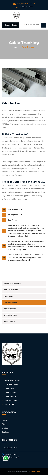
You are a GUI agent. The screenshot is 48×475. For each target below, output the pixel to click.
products (5, 428)
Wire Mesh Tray (10, 315)
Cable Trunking (10, 302)
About (4, 424)
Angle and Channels (12, 283)
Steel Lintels (9, 321)
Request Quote (11, 25)
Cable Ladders (10, 309)
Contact (5, 432)
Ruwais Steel (35, 471)
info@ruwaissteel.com (26, 3)
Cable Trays (9, 296)
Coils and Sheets (11, 290)
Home (15, 47)
